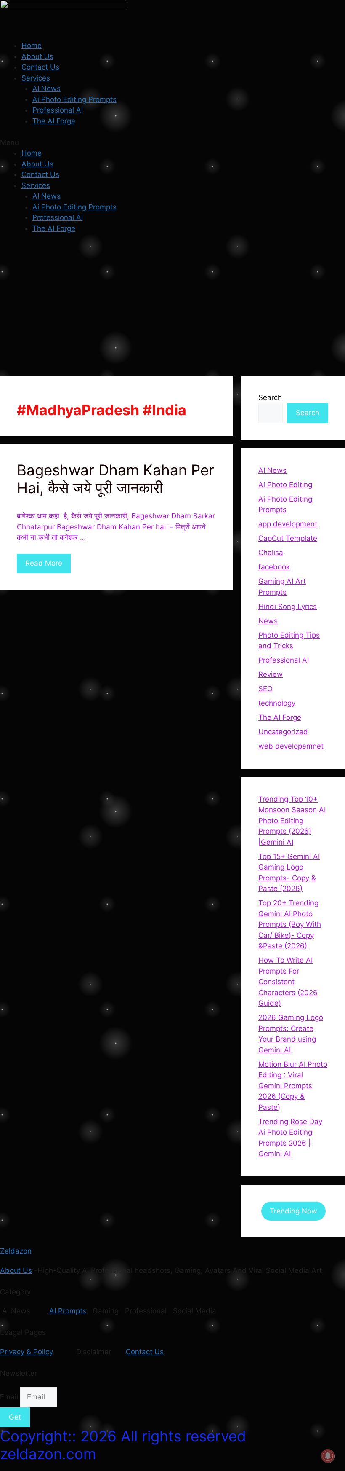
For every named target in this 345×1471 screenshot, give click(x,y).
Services (35, 78)
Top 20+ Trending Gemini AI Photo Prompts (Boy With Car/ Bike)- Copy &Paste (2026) (289, 924)
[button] (172, 142)
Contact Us (40, 67)
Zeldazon (16, 1251)
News (268, 621)
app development (287, 524)
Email (10, 1397)
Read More (43, 563)
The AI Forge (53, 121)
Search (270, 397)
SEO (265, 688)
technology (276, 703)
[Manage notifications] (327, 1456)
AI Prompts (67, 1311)
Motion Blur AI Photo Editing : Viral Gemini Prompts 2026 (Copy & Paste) (292, 1085)
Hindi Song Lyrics (287, 606)
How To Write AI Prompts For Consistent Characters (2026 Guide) (288, 981)
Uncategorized (283, 731)
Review (270, 674)
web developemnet (291, 746)
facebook (274, 567)
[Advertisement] (172, 304)
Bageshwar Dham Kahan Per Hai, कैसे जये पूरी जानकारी (115, 479)
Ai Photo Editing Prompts (74, 99)
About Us (37, 56)
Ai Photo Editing (285, 484)
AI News (46, 88)
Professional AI (57, 110)
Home (31, 45)
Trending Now (293, 1211)
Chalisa (270, 552)
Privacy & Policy (26, 1352)
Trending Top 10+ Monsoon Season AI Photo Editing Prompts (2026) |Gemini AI (292, 820)
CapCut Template (287, 538)
